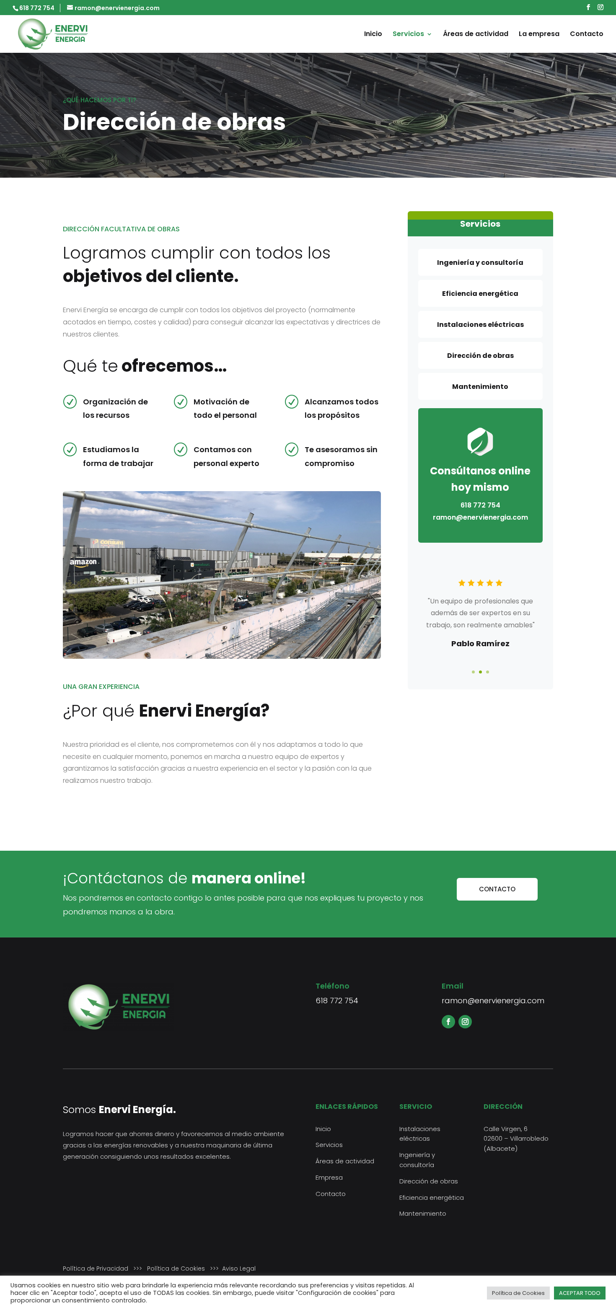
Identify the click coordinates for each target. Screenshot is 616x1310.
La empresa (539, 35)
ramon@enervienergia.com (493, 1000)
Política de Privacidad (95, 1268)
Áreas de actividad (475, 35)
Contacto (586, 35)
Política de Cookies (176, 1268)
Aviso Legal (239, 1268)
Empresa (329, 1177)
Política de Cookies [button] (518, 1293)
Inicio (373, 35)
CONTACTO (497, 889)
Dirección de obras (428, 1181)
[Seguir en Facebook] (448, 1021)
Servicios (408, 35)
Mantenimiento (422, 1213)
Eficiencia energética (431, 1197)
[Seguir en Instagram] (465, 1021)
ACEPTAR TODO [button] (579, 1293)
